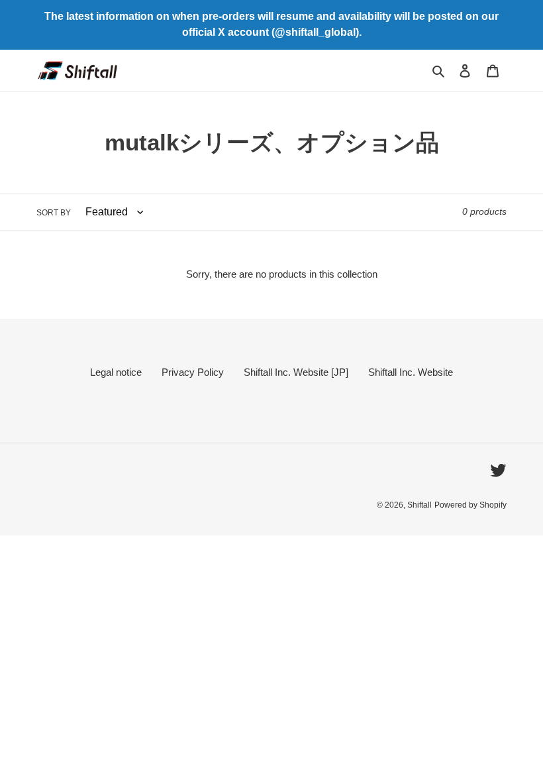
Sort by (53, 212)
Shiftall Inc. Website (410, 372)
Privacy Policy (193, 372)
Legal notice (116, 372)
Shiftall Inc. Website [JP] (296, 372)
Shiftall (419, 505)
